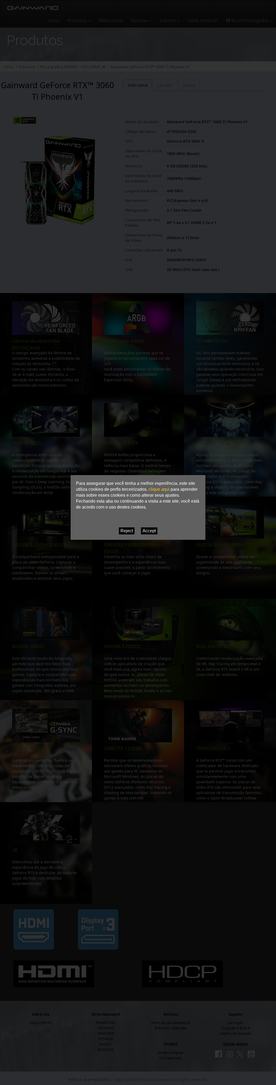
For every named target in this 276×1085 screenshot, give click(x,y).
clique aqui (159, 489)
